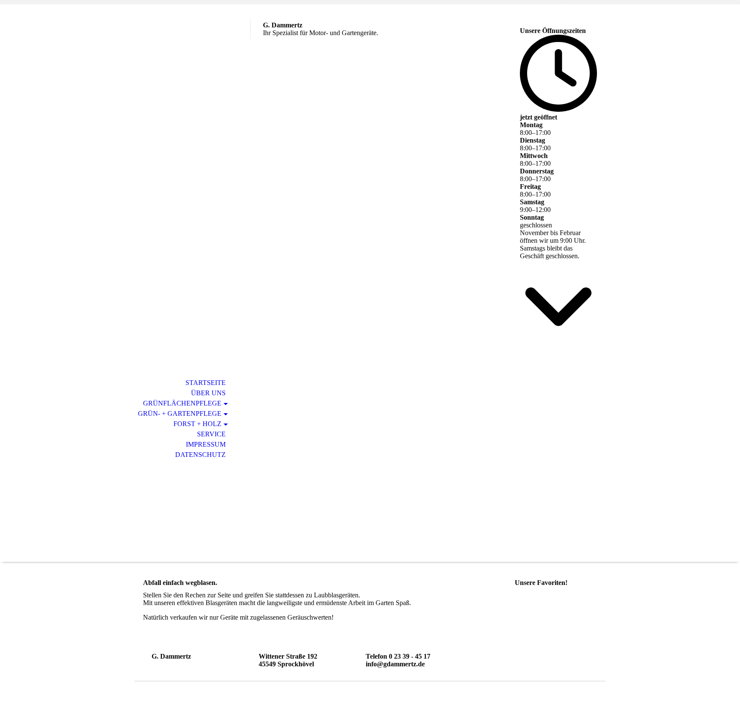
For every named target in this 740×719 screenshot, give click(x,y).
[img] (192, 41)
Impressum (206, 444)
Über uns (208, 393)
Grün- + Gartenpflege (179, 413)
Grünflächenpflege (182, 403)
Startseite (205, 382)
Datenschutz (200, 454)
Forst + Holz (197, 423)
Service (211, 434)
